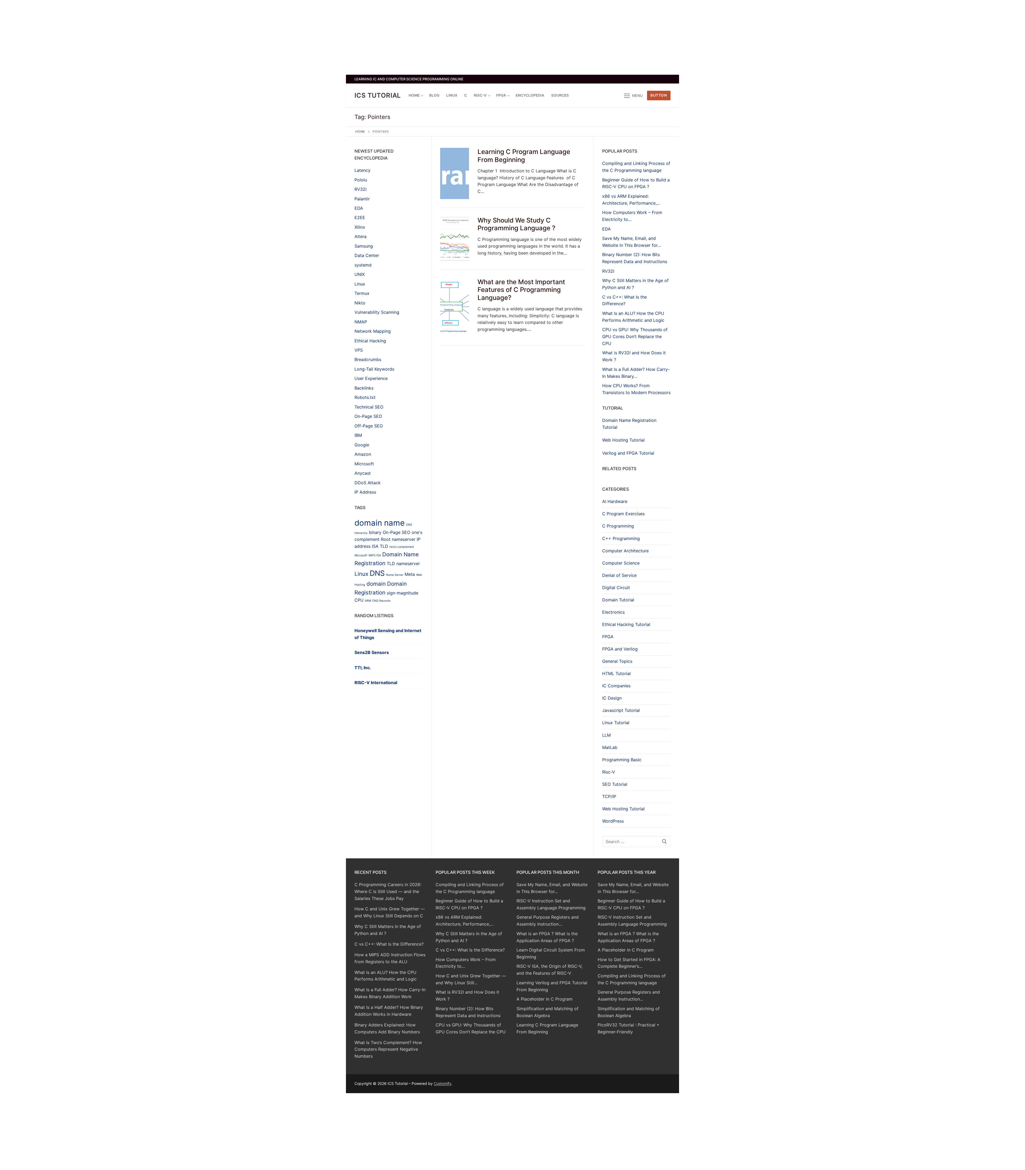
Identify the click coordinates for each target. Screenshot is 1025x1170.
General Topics (617, 661)
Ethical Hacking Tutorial (626, 624)
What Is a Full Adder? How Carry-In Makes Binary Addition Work (389, 993)
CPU (359, 600)
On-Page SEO (368, 416)
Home (360, 131)
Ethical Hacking (370, 340)
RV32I (360, 189)
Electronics (613, 612)
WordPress (613, 821)
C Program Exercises (623, 513)
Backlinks (363, 388)
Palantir (362, 198)
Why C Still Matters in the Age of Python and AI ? (387, 930)
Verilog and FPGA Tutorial (628, 453)
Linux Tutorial (615, 722)
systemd (363, 265)
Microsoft (364, 463)
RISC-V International (375, 682)
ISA (375, 546)
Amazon (362, 454)
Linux (359, 284)
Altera (360, 236)
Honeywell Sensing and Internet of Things (387, 634)
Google (361, 444)
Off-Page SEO (368, 426)
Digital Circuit (616, 587)
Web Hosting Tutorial (623, 440)
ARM (368, 600)
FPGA (607, 636)
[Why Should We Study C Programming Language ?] (454, 238)
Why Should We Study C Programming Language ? (516, 224)
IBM (358, 435)
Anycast (362, 473)
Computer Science (621, 563)
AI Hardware (614, 501)
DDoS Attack (367, 482)
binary (375, 532)
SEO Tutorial (614, 784)
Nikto (359, 303)
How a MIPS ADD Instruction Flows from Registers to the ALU (389, 958)
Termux (361, 293)
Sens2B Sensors (371, 652)
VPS (358, 350)
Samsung (363, 246)
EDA (358, 208)
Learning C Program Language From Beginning (524, 155)
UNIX (359, 274)
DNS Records (381, 600)
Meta (410, 574)
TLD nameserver (403, 563)
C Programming (618, 526)
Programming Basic (621, 759)
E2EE (359, 217)
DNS (377, 573)
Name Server (394, 575)
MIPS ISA (375, 555)
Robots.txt (365, 397)
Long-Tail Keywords (374, 369)
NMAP (360, 321)
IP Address (365, 492)
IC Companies (616, 685)
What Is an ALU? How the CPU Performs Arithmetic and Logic (385, 976)
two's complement (401, 547)
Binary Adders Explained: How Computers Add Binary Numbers (387, 1028)
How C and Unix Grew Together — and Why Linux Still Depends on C (389, 912)
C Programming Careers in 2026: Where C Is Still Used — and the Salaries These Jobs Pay (387, 891)
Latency (362, 170)
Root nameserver (398, 539)
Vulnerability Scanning (376, 312)
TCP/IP (609, 796)
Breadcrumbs (367, 359)
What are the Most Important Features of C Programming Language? (521, 289)
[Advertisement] (512, 37)
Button (659, 95)
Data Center (366, 255)
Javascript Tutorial (621, 710)
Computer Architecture (625, 550)
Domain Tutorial (618, 599)
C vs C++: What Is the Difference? (389, 944)
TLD (384, 546)
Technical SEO (368, 407)
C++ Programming (621, 538)
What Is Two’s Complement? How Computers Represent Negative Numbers (388, 1049)
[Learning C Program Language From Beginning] (454, 173)
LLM (606, 735)
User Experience (371, 378)
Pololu (360, 180)
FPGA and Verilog (620, 649)
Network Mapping (372, 331)
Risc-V (608, 772)
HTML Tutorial (616, 673)
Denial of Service (619, 575)
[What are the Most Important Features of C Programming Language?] (454, 307)
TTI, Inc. (362, 667)
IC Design (612, 698)
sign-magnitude (402, 593)
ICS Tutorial (377, 95)
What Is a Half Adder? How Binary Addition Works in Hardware (388, 1011)
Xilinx (359, 227)
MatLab (609, 747)
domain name (379, 523)
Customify (442, 1083)
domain (376, 583)
